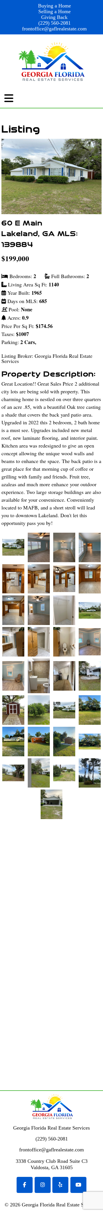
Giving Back (54, 17)
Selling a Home (54, 11)
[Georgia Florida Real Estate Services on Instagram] (43, 1185)
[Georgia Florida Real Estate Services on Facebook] (25, 1185)
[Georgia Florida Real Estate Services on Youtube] (78, 1185)
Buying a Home (54, 6)
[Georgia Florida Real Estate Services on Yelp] (60, 1185)
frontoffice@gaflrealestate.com (54, 29)
